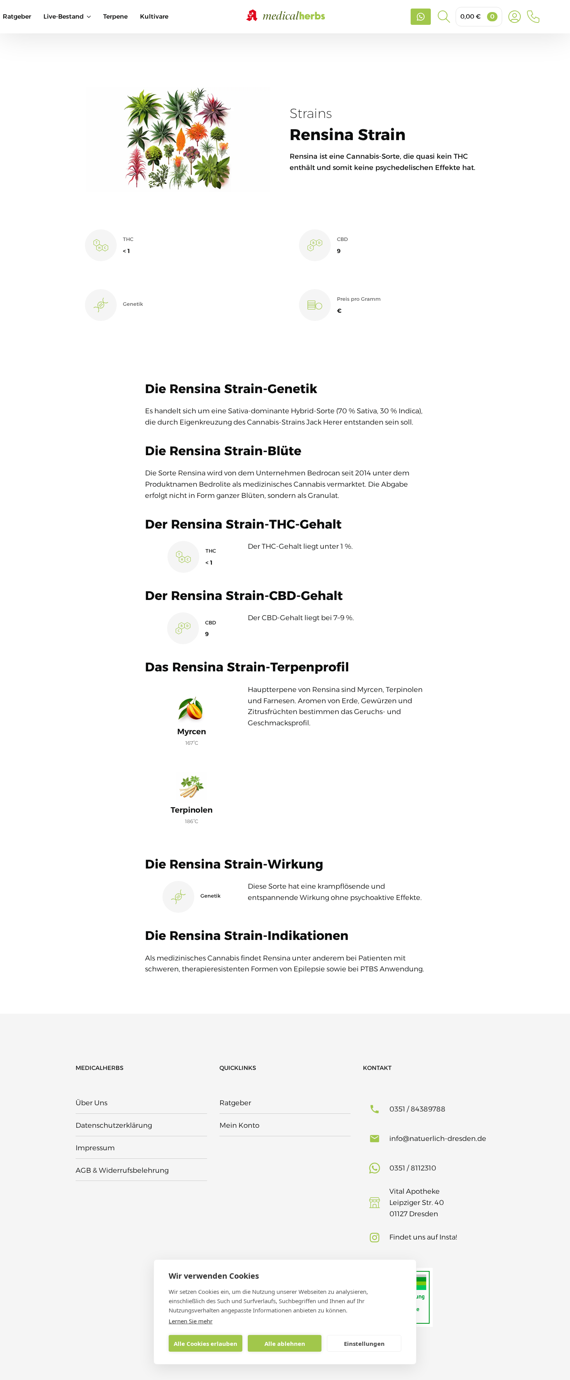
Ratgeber (17, 16)
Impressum (95, 1148)
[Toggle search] (444, 17)
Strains (311, 113)
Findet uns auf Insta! (423, 1237)
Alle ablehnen (284, 1343)
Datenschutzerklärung (114, 1125)
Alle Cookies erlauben (205, 1343)
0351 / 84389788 (417, 1109)
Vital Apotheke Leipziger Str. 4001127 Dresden (416, 1202)
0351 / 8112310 (412, 1168)
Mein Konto (239, 1125)
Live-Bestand (63, 16)
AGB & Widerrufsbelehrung (122, 1170)
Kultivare (154, 16)
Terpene (115, 16)
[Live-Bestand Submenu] (93, 17)
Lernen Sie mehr (190, 1321)
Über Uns (91, 1103)
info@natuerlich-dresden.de (437, 1138)
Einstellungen (364, 1343)
